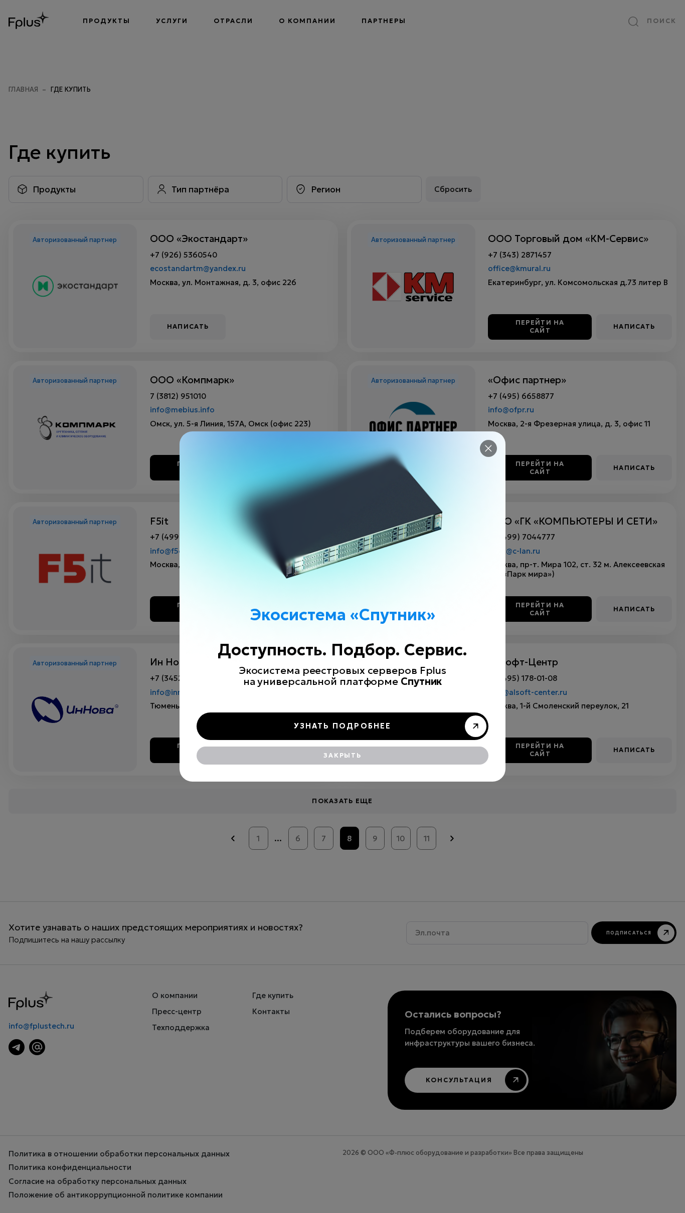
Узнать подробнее (343, 726)
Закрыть (342, 755)
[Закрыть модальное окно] (488, 448)
